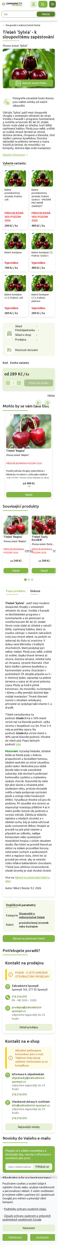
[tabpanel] (16, 544)
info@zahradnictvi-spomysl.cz (31, 1105)
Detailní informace (14, 154)
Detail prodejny (29, 1027)
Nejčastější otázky (29, 1126)
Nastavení (29, 1228)
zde (18, 744)
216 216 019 (19, 996)
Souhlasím (42, 1237)
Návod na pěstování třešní (29, 938)
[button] (28, 483)
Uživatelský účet (34, 4)
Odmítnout (15, 1237)
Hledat (46, 14)
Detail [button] (28, 494)
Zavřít (10, 395)
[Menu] (52, 4)
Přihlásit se (42, 1166)
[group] (28, 455)
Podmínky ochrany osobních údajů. (25, 1208)
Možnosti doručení (26, 350)
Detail (16, 570)
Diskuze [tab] (35, 591)
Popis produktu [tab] (15, 591)
